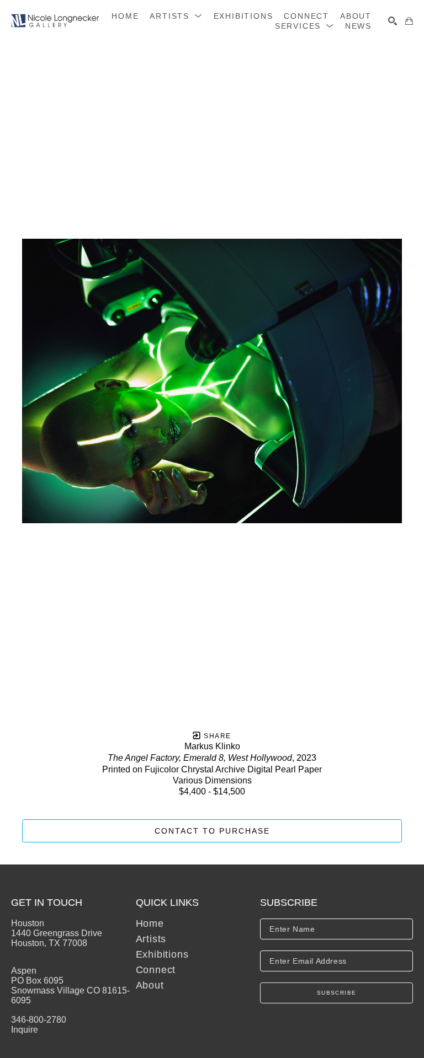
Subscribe (337, 993)
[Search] (392, 21)
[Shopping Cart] (409, 21)
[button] (176, 16)
